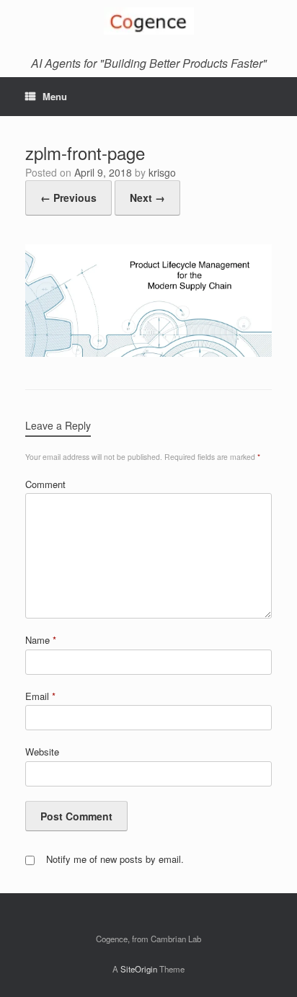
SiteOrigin (138, 969)
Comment (45, 484)
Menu (55, 96)
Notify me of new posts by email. (115, 859)
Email (40, 696)
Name (40, 640)
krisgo (162, 172)
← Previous (68, 197)
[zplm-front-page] (148, 352)
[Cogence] (148, 21)
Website (42, 751)
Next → (147, 197)
